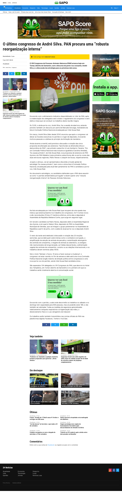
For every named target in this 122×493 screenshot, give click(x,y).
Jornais (14, 2)
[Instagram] (110, 470)
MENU (4, 2)
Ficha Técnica (6, 483)
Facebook (51, 445)
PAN (4, 67)
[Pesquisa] (111, 8)
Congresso (14, 67)
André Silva (8, 67)
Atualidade (6, 64)
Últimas (33, 412)
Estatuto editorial (17, 483)
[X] (117, 470)
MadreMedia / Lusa (8, 56)
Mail (9, 2)
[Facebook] (113, 470)
